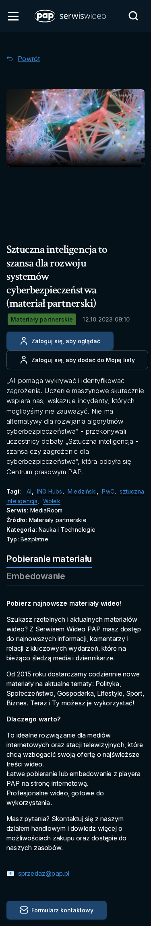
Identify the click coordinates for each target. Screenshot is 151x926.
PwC (108, 491)
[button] (71, 16)
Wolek (51, 501)
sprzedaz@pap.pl (42, 873)
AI (29, 491)
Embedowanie (35, 576)
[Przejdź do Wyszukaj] (133, 15)
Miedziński (82, 491)
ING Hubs (49, 491)
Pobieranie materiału (49, 558)
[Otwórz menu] (13, 16)
